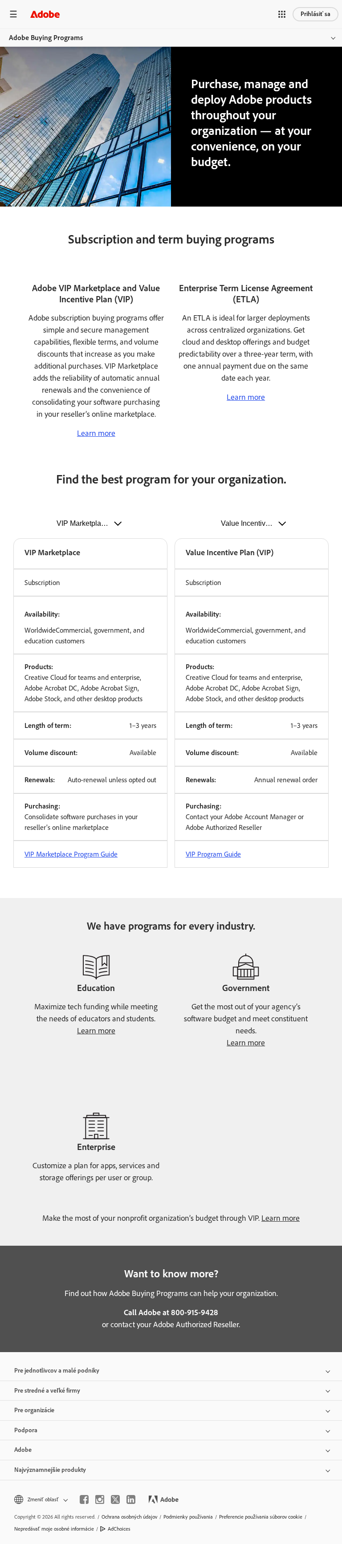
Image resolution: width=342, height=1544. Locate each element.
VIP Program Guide (213, 854)
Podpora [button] (25, 1430)
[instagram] (99, 1499)
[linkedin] (130, 1499)
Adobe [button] (23, 1450)
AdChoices (119, 1529)
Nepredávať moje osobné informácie (54, 1529)
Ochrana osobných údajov (129, 1517)
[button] (282, 14)
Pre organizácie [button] (34, 1410)
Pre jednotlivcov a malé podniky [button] (56, 1370)
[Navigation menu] (13, 14)
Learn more (96, 433)
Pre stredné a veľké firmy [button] (47, 1390)
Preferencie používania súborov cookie (260, 1517)
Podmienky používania (188, 1517)
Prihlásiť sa (315, 14)
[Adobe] (45, 14)
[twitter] (115, 1499)
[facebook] (84, 1499)
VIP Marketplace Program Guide (71, 854)
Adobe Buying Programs (46, 37)
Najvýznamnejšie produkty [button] (50, 1470)
